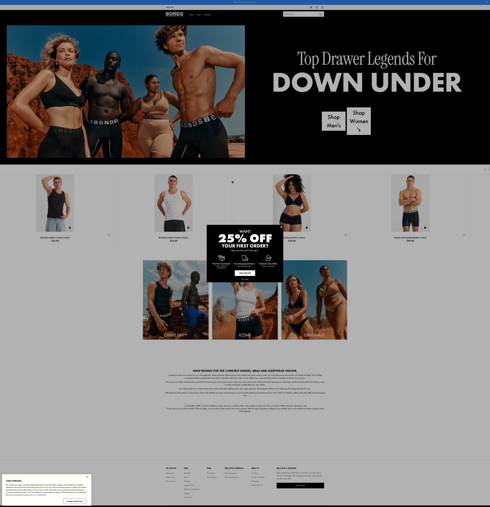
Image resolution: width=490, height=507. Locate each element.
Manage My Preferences (75, 501)
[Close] (87, 477)
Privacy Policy (41, 495)
